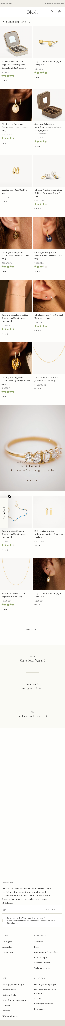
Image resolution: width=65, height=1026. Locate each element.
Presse (37, 947)
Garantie (38, 998)
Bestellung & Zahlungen (14, 1000)
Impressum (39, 1009)
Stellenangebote (42, 968)
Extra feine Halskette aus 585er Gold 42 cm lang (46, 379)
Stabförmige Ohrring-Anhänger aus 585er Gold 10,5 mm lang (48, 534)
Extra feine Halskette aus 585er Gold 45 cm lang (13, 595)
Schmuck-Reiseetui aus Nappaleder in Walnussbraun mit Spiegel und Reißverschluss (48, 129)
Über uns (38, 942)
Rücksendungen (10, 1016)
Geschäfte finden (42, 963)
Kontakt (6, 1005)
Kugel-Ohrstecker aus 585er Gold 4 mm (47, 595)
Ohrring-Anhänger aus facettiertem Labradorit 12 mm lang (16, 255)
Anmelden (7, 947)
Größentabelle (9, 995)
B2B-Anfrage (40, 957)
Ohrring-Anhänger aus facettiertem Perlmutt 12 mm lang (15, 127)
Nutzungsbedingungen (45, 984)
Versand (6, 1011)
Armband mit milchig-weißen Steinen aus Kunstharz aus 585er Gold (15, 318)
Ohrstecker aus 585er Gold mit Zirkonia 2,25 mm (48, 316)
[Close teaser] (9, 496)
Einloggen (7, 942)
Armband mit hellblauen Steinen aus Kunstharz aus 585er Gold (14, 534)
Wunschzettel (8, 952)
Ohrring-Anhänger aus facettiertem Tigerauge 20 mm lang (16, 380)
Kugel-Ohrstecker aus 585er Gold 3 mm (47, 63)
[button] (4, 513)
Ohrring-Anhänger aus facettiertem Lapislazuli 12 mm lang (48, 255)
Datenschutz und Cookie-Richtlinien (46, 992)
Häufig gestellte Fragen (13, 984)
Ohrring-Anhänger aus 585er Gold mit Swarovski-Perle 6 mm (48, 193)
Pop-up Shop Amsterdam (46, 952)
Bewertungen (9, 990)
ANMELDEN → (51, 910)
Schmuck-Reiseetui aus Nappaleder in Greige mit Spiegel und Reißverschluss (15, 64)
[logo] (33, 11)
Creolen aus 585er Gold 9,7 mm (14, 191)
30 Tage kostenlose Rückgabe (45, 3)
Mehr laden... (32, 629)
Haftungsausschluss (43, 1004)
